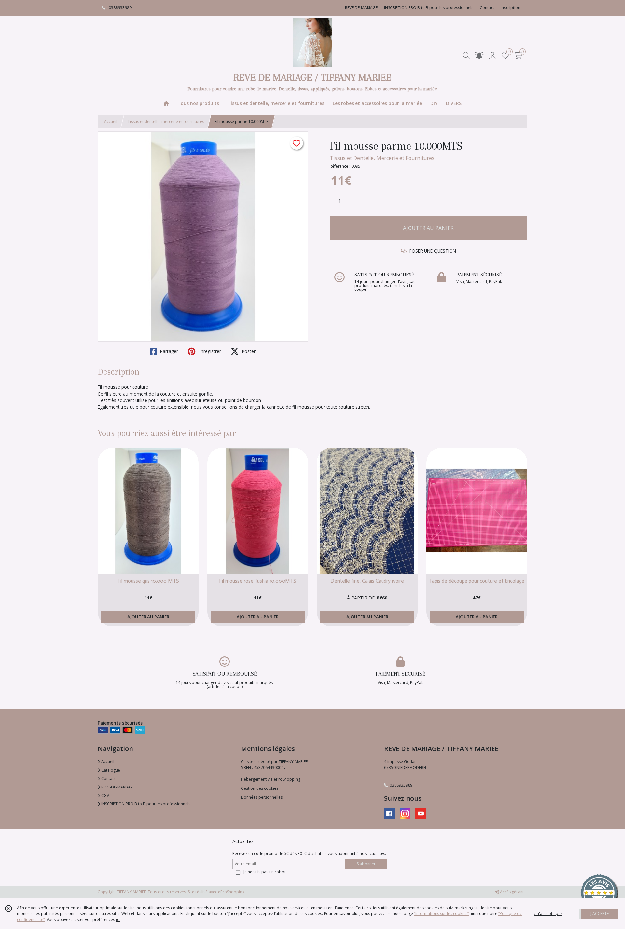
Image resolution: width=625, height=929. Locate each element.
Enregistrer (209, 351)
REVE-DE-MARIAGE (117, 787)
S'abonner (366, 864)
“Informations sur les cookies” (441, 913)
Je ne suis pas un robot (264, 872)
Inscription (510, 7)
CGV (104, 795)
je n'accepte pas (547, 913)
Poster (248, 351)
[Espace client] (492, 55)
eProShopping (231, 892)
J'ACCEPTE (599, 913)
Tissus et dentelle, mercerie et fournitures (166, 121)
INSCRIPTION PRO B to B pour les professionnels (145, 804)
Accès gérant (511, 892)
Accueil (110, 121)
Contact (487, 7)
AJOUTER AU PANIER (428, 228)
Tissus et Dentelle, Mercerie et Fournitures (382, 158)
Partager (168, 351)
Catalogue (110, 770)
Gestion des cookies (259, 788)
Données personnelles (262, 797)
